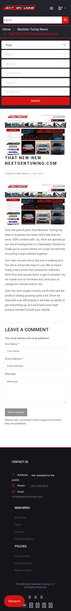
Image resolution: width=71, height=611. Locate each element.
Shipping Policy (23, 563)
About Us (20, 517)
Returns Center (23, 570)
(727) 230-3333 (39, 486)
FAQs (18, 524)
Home (6, 29)
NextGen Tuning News (32, 29)
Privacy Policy (22, 556)
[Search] (65, 20)
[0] (60, 8)
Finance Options (24, 538)
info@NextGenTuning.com (27, 496)
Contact (19, 531)
